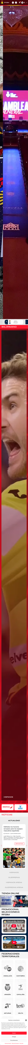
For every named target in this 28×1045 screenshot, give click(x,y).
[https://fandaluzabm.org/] (7, 969)
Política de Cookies (8, 1043)
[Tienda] (16, 3)
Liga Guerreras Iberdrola (17, 835)
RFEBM (6, 2)
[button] (26, 1020)
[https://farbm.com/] (7, 987)
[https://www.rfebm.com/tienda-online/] (14, 901)
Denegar (14, 1036)
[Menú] (27, 2)
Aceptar (14, 1033)
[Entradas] (13, 3)
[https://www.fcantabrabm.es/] (20, 969)
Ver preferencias (14, 1040)
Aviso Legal (21, 1043)
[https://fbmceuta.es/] (20, 1006)
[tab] (14, 820)
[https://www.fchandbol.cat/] (20, 987)
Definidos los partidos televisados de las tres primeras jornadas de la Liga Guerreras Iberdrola (14, 830)
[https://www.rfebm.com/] (2, 2)
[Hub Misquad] (22, 3)
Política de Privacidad (15, 1043)
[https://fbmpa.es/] (7, 1006)
